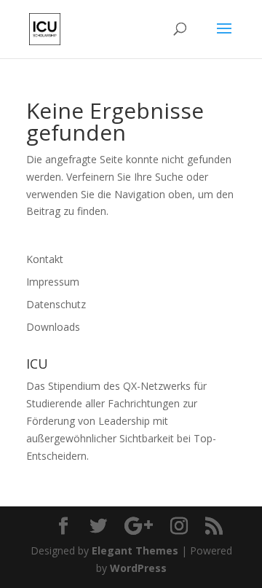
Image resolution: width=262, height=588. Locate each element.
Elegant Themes (135, 550)
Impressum (52, 282)
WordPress (138, 568)
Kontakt (44, 259)
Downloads (53, 327)
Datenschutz (56, 304)
